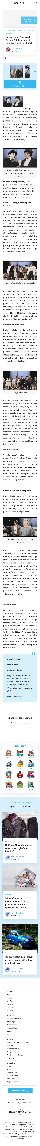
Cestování (9, 953)
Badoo (9, 1034)
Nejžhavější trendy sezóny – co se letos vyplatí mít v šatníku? (19, 848)
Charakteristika (12, 1072)
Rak (20, 790)
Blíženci (31, 790)
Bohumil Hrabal (12, 1076)
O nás (20, 1097)
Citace (9, 995)
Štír (31, 768)
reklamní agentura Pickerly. (19, 1127)
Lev (9, 790)
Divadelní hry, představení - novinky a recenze (19, 32)
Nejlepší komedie (13, 1052)
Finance (8, 894)
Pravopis (10, 998)
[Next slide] (33, 71)
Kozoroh (31, 758)
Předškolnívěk (28, 1131)
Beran (31, 779)
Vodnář (9, 779)
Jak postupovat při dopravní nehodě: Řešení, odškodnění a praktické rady (19, 960)
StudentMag (14, 1134)
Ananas (9, 1031)
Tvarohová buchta (14, 1019)
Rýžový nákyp (12, 1028)
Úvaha (9, 1069)
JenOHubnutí (19, 1138)
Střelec (20, 768)
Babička (10, 1046)
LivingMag (20, 1136)
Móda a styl (9, 841)
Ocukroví (27, 1136)
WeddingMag (11, 1136)
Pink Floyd (10, 1058)
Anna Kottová (17, 49)
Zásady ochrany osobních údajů (20, 1103)
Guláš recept (12, 1025)
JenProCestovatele (26, 1134)
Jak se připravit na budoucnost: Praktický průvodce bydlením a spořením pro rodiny (16, 903)
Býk (20, 758)
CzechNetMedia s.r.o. (24, 1122)
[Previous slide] (6, 71)
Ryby (9, 768)
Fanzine (6, 1134)
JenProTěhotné (17, 1131)
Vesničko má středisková (16, 1055)
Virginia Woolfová (13, 1082)
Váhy (20, 779)
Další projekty (20, 1100)
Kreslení (10, 1004)
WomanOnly (18, 1129)
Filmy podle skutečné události (18, 1042)
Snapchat (10, 1007)
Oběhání (6, 1131)
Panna (9, 758)
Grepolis (10, 1010)
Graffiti (9, 1001)
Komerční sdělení (17, 857)
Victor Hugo (11, 1079)
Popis (9, 1066)
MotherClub (27, 1129)
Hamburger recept (14, 1022)
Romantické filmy (13, 1049)
